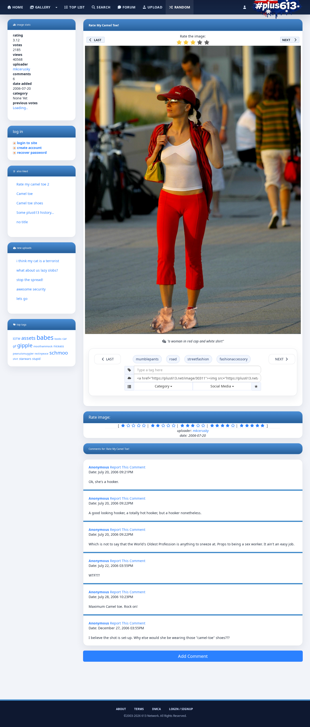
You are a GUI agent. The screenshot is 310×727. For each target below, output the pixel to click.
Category (162, 386)
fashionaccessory (234, 359)
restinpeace (41, 353)
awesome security (31, 289)
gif (14, 346)
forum (129, 7)
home (17, 7)
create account (29, 147)
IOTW (16, 339)
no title (22, 222)
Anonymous (99, 467)
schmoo (58, 352)
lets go (21, 298)
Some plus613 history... (35, 212)
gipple (24, 345)
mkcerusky (21, 69)
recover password (32, 152)
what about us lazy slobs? (37, 270)
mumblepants (147, 359)
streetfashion (198, 359)
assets (28, 338)
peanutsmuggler (23, 353)
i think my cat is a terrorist (37, 261)
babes (45, 337)
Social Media (221, 386)
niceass (59, 346)
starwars (25, 359)
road (173, 359)
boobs (58, 339)
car (64, 339)
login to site (27, 143)
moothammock (43, 346)
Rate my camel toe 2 (32, 184)
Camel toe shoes (29, 203)
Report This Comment (127, 467)
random (181, 7)
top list (76, 7)
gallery (42, 7)
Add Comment (193, 656)
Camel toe (24, 193)
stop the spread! (29, 279)
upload (154, 7)
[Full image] (295, 51)
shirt (15, 359)
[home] (276, 6)
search (103, 7)
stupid (36, 359)
